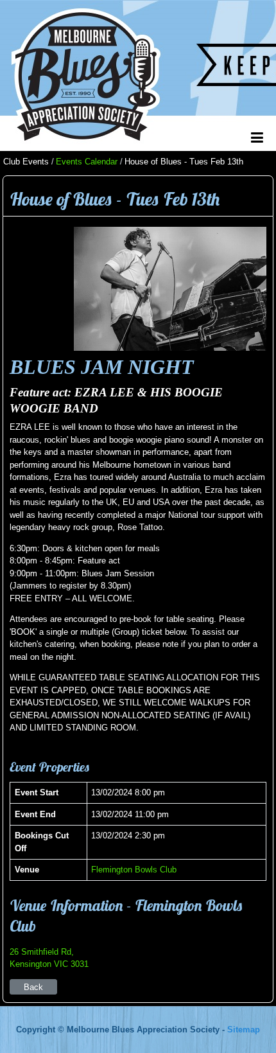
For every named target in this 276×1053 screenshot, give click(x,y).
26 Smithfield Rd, (42, 952)
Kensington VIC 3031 (49, 964)
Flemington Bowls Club (134, 869)
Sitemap (243, 1029)
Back (33, 987)
